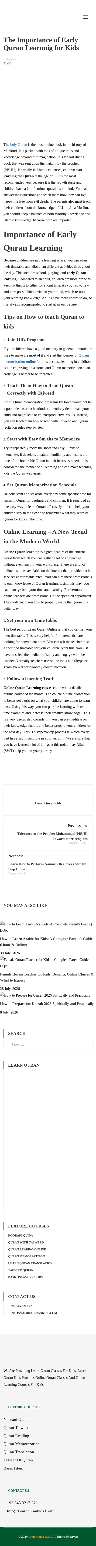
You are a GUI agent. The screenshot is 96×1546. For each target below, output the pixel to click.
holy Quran (18, 145)
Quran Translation (18, 1452)
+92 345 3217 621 (22, 1306)
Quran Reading (16, 1435)
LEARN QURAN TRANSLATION (30, 1263)
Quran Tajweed (16, 1427)
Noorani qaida (15, 1419)
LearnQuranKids (48, 803)
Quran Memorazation (21, 1443)
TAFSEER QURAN (20, 1270)
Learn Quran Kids (39, 1536)
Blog (7, 63)
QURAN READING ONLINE (27, 1249)
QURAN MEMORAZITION (26, 1256)
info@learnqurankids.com (33, 1313)
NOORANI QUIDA (20, 1235)
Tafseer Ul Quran (18, 1460)
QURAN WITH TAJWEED (26, 1242)
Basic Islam (13, 1468)
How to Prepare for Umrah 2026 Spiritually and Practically (47, 1004)
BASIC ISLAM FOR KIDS (25, 1277)
